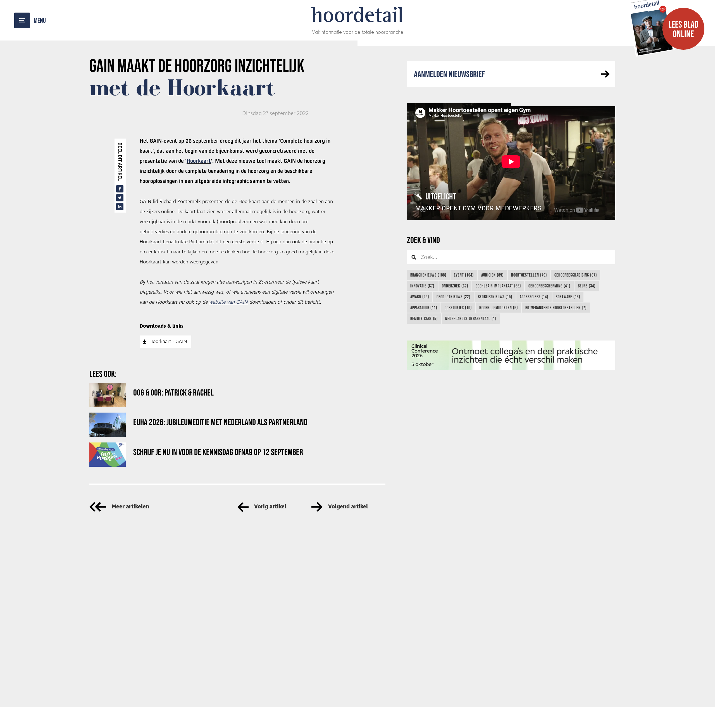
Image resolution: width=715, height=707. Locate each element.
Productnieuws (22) (453, 296)
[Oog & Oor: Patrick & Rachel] (107, 395)
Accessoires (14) (534, 296)
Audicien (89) (492, 274)
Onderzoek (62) (455, 285)
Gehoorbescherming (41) (549, 285)
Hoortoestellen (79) (529, 274)
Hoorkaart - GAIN (168, 341)
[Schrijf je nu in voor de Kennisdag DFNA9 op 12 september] (107, 454)
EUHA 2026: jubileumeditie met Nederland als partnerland (220, 422)
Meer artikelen (130, 507)
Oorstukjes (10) (458, 307)
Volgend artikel (348, 507)
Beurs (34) (586, 285)
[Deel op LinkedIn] (119, 206)
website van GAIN (228, 302)
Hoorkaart (199, 161)
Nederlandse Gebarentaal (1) (470, 318)
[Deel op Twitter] (119, 197)
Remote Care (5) (424, 318)
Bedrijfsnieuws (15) (495, 296)
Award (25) (419, 296)
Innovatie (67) (422, 285)
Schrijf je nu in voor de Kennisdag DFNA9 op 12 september (218, 452)
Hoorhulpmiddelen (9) (498, 307)
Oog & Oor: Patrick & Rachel (173, 392)
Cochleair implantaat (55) (498, 285)
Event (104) (464, 274)
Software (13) (568, 296)
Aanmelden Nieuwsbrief (449, 74)
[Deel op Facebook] (119, 188)
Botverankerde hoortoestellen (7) (556, 307)
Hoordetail (357, 14)
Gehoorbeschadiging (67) (575, 274)
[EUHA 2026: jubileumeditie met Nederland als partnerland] (107, 425)
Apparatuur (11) (423, 307)
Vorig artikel (270, 507)
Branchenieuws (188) (428, 274)
